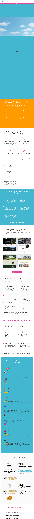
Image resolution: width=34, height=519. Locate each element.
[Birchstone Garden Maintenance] (9, 261)
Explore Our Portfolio (16, 272)
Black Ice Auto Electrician (24, 252)
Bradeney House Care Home (24, 268)
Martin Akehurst (10, 252)
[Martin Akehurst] (9, 244)
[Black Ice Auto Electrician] (24, 244)
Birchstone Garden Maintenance (9, 268)
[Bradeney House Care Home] (24, 261)
